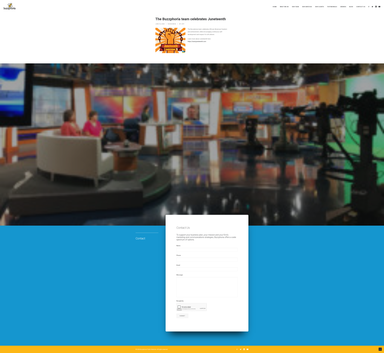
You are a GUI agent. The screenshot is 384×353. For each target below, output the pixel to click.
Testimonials (332, 7)
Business (173, 24)
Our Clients (319, 7)
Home (275, 7)
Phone (178, 255)
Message (179, 275)
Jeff (182, 24)
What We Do (284, 7)
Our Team (295, 7)
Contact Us (360, 7)
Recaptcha (180, 301)
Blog (351, 7)
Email (178, 265)
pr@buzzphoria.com (237, 340)
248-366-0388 (206, 340)
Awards (343, 7)
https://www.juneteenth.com (197, 41)
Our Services (307, 7)
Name (178, 245)
